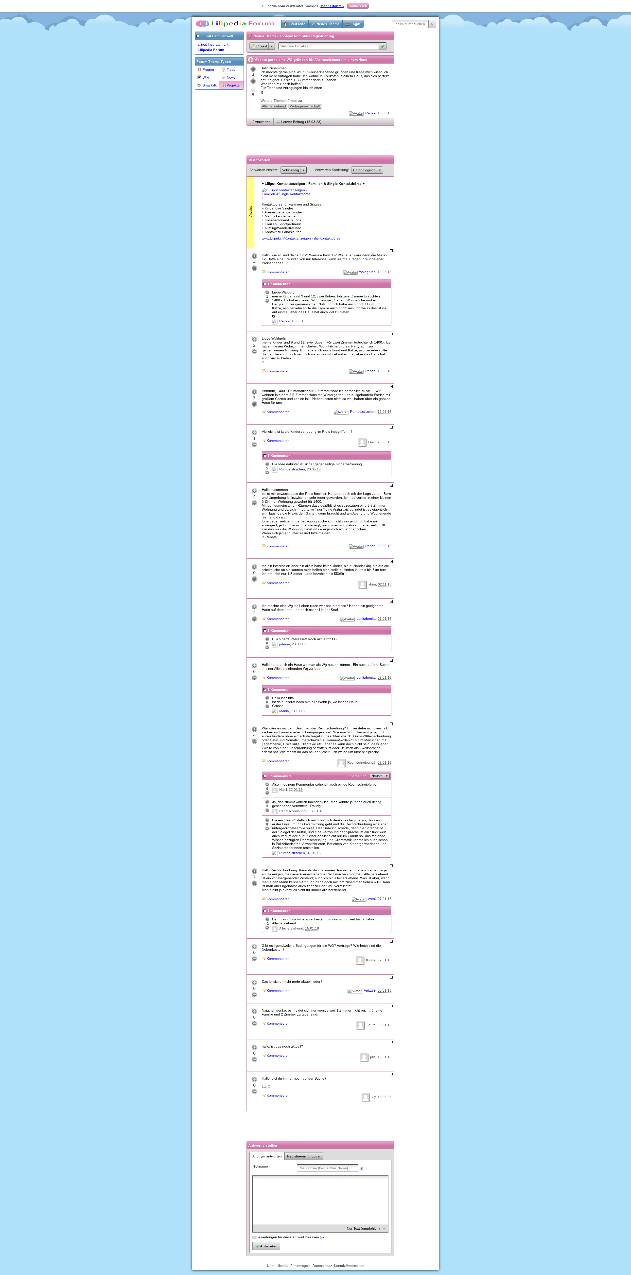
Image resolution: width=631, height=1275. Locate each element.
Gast (372, 442)
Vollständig (290, 170)
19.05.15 (384, 272)
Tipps (231, 69)
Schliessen (358, 6)
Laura (371, 1025)
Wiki (206, 77)
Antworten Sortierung (331, 170)
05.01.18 (384, 990)
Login (355, 24)
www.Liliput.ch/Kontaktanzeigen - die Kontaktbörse (301, 238)
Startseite (297, 24)
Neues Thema (327, 24)
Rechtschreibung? (361, 762)
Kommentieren (278, 272)
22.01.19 (296, 790)
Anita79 (370, 990)
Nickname (260, 1166)
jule (373, 1057)
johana (284, 644)
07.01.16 (384, 618)
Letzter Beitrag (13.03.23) (301, 122)
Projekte (233, 85)
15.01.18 (312, 928)
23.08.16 (299, 644)
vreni (372, 899)
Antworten (263, 122)
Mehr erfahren (332, 6)
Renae (370, 113)
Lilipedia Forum (211, 50)
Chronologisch (364, 170)
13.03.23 (384, 1097)
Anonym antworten (267, 1156)
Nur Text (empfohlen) (363, 1228)
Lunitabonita (366, 618)
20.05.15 (384, 442)
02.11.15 (384, 584)
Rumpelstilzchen (363, 412)
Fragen (208, 69)
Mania (284, 711)
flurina (371, 960)
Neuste (377, 776)
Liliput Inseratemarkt (213, 44)
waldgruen (367, 272)
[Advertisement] (214, 166)
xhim (372, 584)
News (231, 77)
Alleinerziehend (274, 106)
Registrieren (296, 1156)
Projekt (261, 46)
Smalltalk (210, 85)
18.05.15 (384, 113)
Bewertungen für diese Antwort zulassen (287, 1237)
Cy (374, 1097)
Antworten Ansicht (263, 170)
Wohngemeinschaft (305, 106)
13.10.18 (298, 711)
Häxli (283, 790)
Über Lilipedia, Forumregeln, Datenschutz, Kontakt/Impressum (315, 1266)
